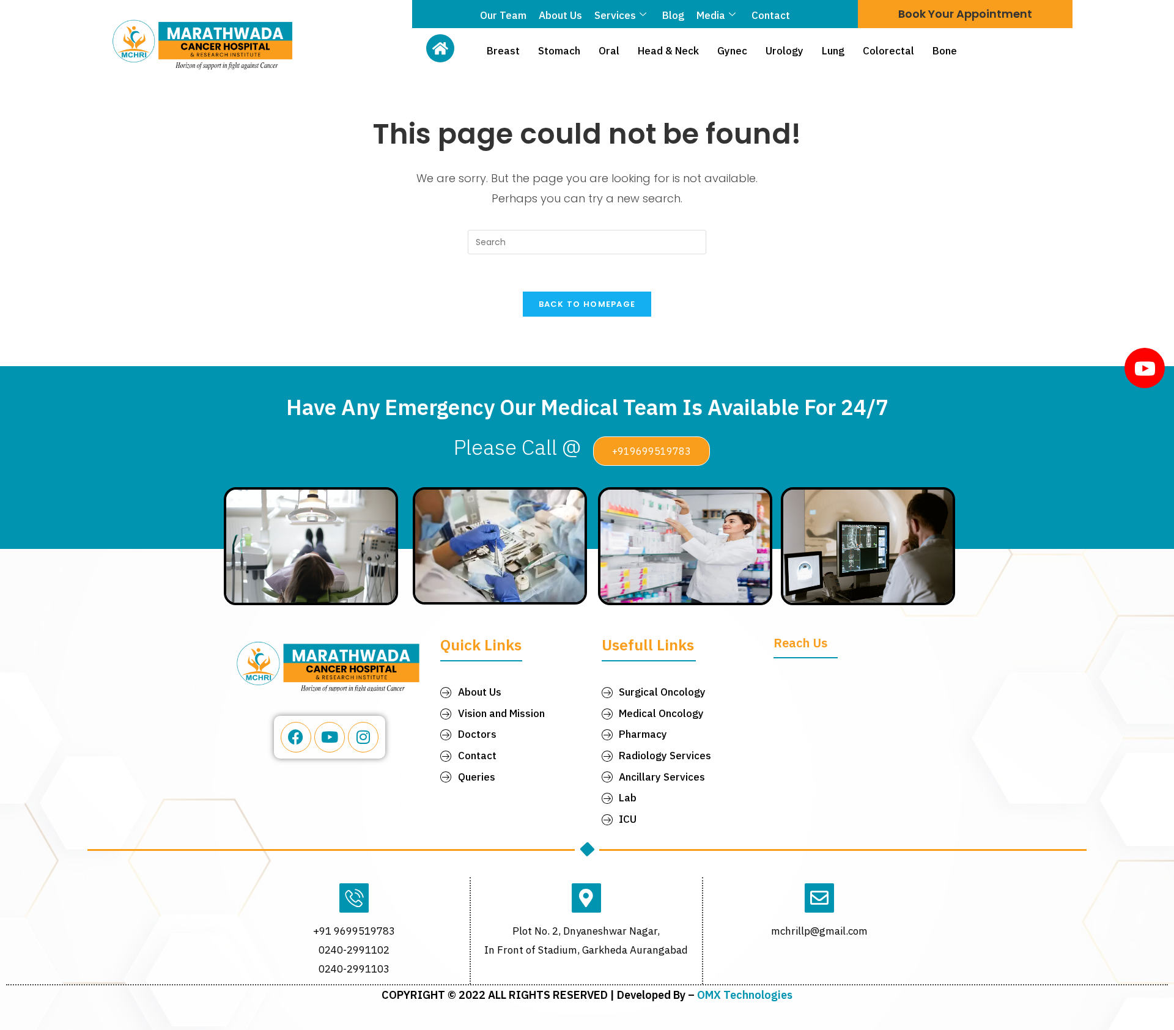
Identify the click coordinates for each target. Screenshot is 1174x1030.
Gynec (732, 50)
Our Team (503, 15)
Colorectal (888, 50)
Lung (833, 50)
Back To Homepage (587, 304)
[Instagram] (363, 737)
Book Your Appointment (965, 13)
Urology (784, 50)
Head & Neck (668, 50)
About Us (560, 15)
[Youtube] (329, 737)
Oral (609, 50)
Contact (770, 15)
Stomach (559, 50)
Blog (673, 15)
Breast (503, 50)
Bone (944, 50)
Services (615, 15)
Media (710, 15)
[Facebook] (296, 737)
